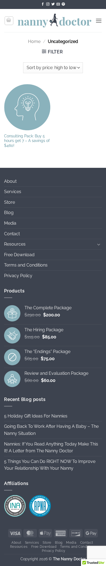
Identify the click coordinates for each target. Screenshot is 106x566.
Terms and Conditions (26, 265)
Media (10, 223)
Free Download (19, 254)
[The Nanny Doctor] (54, 20)
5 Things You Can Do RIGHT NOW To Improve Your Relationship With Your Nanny (49, 465)
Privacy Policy (18, 275)
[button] (9, 20)
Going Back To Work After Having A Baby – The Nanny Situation (51, 430)
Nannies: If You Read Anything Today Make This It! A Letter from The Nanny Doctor (51, 447)
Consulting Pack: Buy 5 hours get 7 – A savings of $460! (27, 141)
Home (34, 41)
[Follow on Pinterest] (63, 4)
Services (12, 191)
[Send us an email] (58, 4)
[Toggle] (98, 244)
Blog (9, 212)
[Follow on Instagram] (47, 4)
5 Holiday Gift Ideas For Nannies (35, 416)
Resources (15, 244)
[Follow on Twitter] (53, 4)
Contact (12, 233)
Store (9, 202)
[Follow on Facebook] (42, 4)
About (10, 181)
